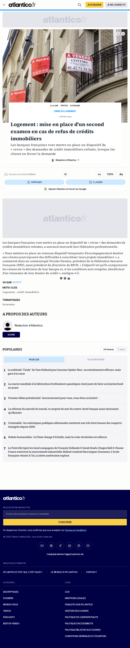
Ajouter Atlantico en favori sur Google (67, 189)
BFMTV (17, 282)
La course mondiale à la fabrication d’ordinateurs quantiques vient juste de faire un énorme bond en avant (65, 385)
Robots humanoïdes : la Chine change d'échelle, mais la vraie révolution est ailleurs (57, 437)
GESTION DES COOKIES (76, 610)
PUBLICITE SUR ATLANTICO (79, 604)
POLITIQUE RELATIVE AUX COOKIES (83, 629)
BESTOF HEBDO (11, 623)
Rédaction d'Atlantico (66, 160)
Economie (75, 105)
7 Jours (121, 349)
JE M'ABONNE (94, 4)
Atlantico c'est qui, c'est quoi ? (22, 572)
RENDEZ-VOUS (10, 604)
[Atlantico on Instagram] (78, 545)
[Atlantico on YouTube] (88, 545)
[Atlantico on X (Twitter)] (51, 545)
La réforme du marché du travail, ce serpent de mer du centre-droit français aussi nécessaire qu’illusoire (63, 410)
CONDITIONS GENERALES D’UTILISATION (85, 636)
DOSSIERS (8, 598)
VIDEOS (7, 610)
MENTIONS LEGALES (75, 598)
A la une (54, 105)
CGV (67, 591)
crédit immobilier (28, 292)
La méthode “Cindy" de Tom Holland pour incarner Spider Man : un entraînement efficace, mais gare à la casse (64, 371)
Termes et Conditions (75, 530)
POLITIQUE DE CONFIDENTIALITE (81, 617)
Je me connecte (116, 4)
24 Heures (108, 349)
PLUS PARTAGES (96, 359)
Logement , (10, 292)
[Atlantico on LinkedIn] (69, 545)
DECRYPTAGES (10, 591)
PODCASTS (9, 617)
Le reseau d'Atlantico (64, 572)
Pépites (64, 105)
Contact (91, 572)
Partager (36, 182)
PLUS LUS (34, 359)
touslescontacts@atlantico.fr (65, 554)
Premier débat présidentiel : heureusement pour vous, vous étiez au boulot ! (53, 398)
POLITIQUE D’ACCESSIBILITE (79, 623)
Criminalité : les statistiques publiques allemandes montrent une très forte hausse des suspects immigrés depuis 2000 (65, 425)
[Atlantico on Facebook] (60, 545)
